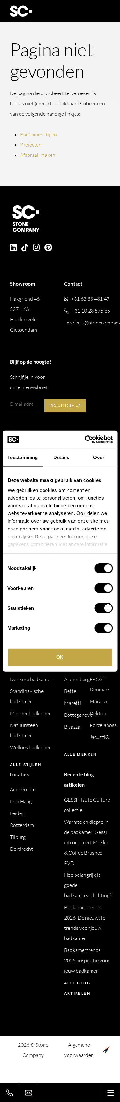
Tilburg (18, 837)
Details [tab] (61, 457)
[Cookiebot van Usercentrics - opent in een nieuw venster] (85, 439)
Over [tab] (98, 457)
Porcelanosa (103, 725)
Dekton (98, 713)
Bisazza (72, 727)
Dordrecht (21, 849)
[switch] (103, 588)
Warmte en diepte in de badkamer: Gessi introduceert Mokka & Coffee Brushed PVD (86, 842)
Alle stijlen (25, 764)
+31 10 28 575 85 (91, 310)
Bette (70, 691)
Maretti (72, 703)
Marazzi (98, 701)
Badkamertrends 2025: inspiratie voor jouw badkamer (87, 960)
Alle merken (80, 754)
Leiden (17, 813)
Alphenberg (77, 679)
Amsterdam (23, 789)
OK (60, 657)
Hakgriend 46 (25, 314)
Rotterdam (22, 825)
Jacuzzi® (99, 737)
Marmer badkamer (30, 713)
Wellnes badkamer (30, 747)
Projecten (31, 144)
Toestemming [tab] (22, 457)
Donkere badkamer (31, 679)
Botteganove (78, 715)
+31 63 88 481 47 (90, 299)
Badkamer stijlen (38, 134)
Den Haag (21, 801)
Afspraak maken (37, 155)
